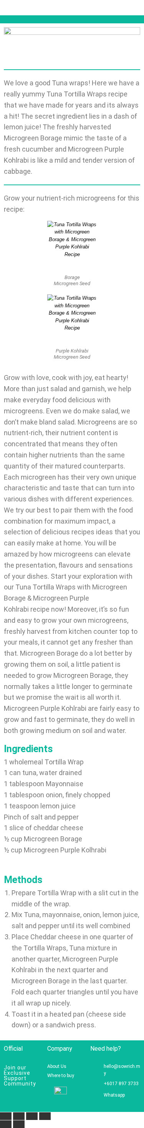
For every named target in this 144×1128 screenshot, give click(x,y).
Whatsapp (114, 1095)
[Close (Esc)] (45, 1116)
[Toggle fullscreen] (19, 1116)
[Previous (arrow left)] (6, 1124)
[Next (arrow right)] (19, 1124)
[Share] (32, 1116)
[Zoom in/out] (6, 1116)
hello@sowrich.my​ (122, 1070)
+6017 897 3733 (121, 1083)
